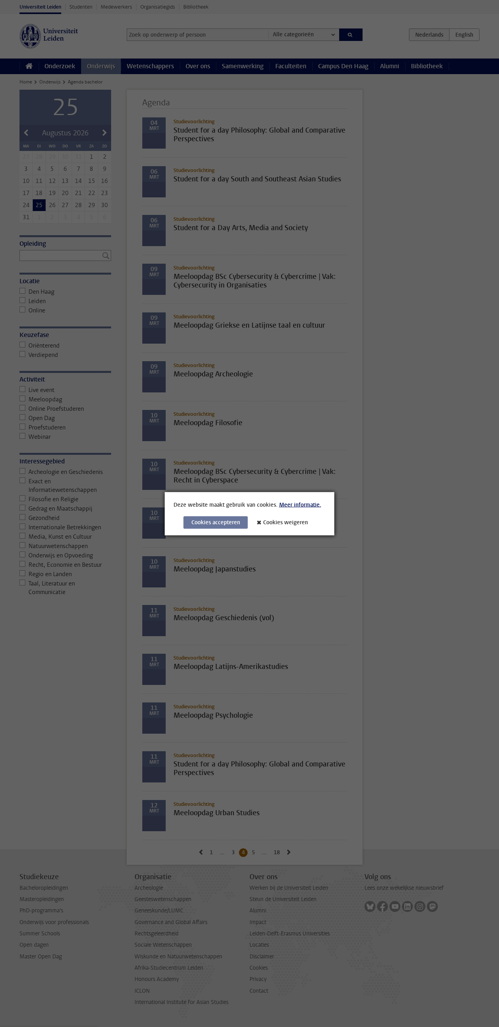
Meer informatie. (300, 504)
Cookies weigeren (285, 522)
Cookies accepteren (215, 522)
